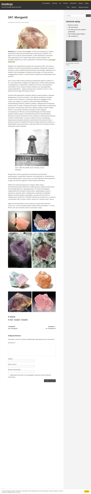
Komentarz (12, 343)
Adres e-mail (12, 364)
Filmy (68, 7)
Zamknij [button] (86, 491)
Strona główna (46, 3)
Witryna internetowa (14, 369)
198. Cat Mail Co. (73, 36)
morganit (17, 320)
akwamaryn (11, 62)
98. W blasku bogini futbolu (76, 34)
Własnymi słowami (84, 7)
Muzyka (80, 3)
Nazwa (10, 359)
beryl (11, 320)
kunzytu (43, 99)
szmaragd (52, 60)
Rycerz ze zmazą (73, 25)
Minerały (54, 3)
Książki (87, 3)
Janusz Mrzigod (25, 22)
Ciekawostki (73, 3)
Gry (60, 3)
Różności (74, 7)
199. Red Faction (73, 27)
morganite (24, 320)
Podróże (65, 3)
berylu (29, 51)
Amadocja (7, 3)
